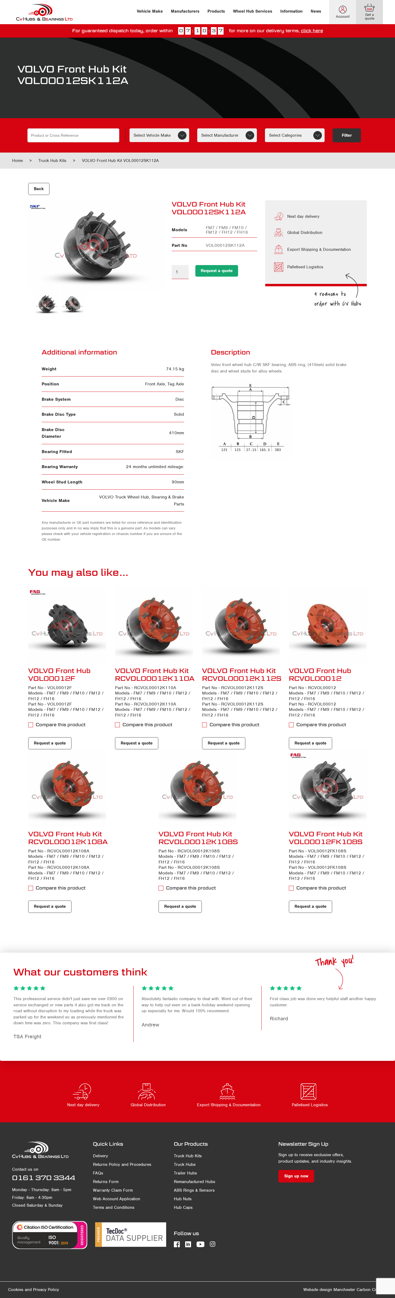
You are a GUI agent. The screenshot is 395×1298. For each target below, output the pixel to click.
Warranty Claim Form (113, 1190)
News (316, 11)
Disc (179, 399)
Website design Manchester (329, 1289)
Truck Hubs (185, 1164)
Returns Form (106, 1181)
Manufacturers (185, 11)
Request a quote (217, 270)
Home (17, 160)
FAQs (98, 1173)
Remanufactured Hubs (194, 1181)
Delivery (100, 1156)
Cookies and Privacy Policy (33, 1289)
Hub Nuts (183, 1199)
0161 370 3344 (43, 1177)
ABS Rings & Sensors (194, 1190)
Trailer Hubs (185, 1173)
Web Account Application (116, 1199)
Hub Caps (183, 1207)
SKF (180, 451)
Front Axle (155, 384)
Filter (347, 135)
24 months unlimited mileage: (155, 466)
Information (291, 11)
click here (312, 30)
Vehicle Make (150, 11)
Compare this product (60, 724)
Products (216, 11)
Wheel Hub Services (252, 11)
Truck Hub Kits (52, 160)
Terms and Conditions (113, 1207)
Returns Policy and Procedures (122, 1164)
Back (39, 188)
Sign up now (296, 1176)
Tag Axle (175, 384)
